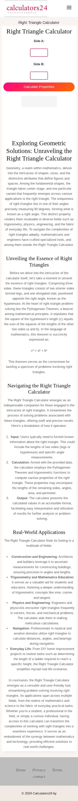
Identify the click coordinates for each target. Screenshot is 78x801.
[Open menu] (69, 7)
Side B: (39, 64)
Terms (57, 770)
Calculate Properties (39, 87)
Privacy (38, 770)
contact (39, 776)
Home (21, 770)
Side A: (39, 41)
